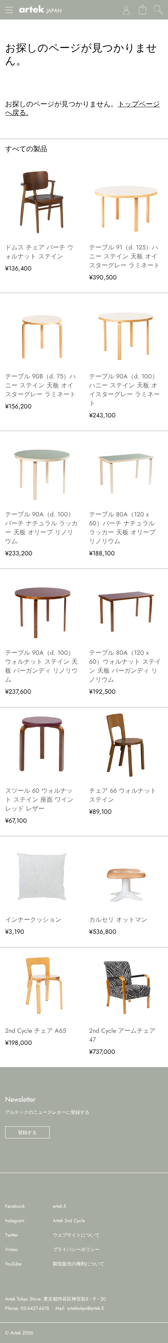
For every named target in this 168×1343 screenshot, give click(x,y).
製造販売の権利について (78, 1263)
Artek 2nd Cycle (69, 1220)
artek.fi (59, 1206)
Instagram (14, 1220)
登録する (27, 1132)
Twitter (11, 1235)
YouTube (13, 1263)
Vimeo (11, 1249)
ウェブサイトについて (76, 1235)
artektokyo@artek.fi (85, 1308)
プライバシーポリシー (76, 1249)
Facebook (15, 1206)
